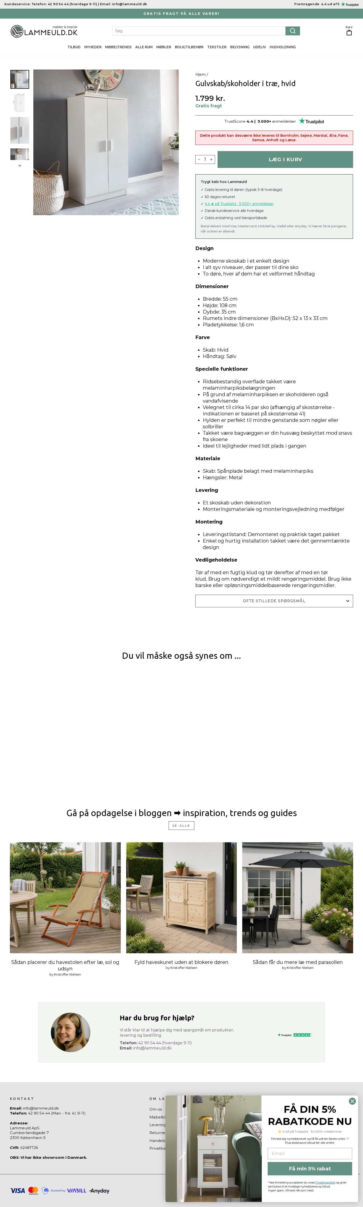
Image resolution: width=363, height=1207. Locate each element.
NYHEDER (92, 47)
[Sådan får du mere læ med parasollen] (297, 897)
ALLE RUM (144, 47)
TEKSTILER (216, 47)
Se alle (181, 825)
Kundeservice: (17, 4)
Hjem (200, 74)
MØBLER (163, 47)
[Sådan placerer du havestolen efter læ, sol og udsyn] (65, 897)
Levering (157, 1124)
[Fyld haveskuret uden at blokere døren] (181, 897)
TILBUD (74, 47)
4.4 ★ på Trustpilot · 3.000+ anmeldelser (239, 204)
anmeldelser (284, 121)
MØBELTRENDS (118, 47)
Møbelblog (159, 1117)
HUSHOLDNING (283, 47)
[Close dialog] (352, 1101)
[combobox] (206, 30)
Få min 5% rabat (310, 1169)
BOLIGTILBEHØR (189, 47)
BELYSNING (239, 47)
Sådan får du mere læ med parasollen (298, 962)
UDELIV (259, 47)
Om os (155, 1109)
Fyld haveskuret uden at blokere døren (181, 962)
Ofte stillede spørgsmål (274, 601)
